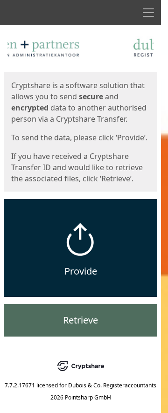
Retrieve (80, 320)
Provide (80, 271)
